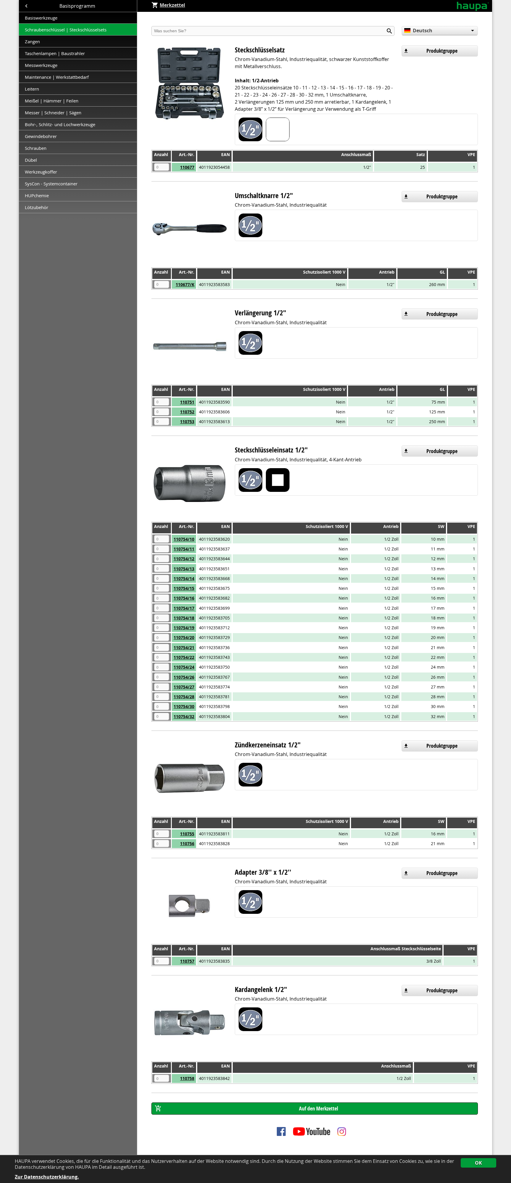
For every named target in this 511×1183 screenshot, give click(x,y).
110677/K (185, 284)
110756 (187, 843)
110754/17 (184, 608)
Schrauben (35, 148)
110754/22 (184, 657)
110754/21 (184, 647)
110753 (187, 421)
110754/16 (184, 598)
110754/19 (184, 627)
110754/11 (184, 549)
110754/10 (184, 539)
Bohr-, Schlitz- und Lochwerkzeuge (60, 124)
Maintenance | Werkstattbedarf (57, 77)
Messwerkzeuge (41, 65)
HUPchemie (37, 195)
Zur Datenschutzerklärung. (47, 1177)
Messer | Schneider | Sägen (53, 112)
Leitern (32, 89)
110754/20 (184, 637)
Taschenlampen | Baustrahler (55, 53)
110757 (187, 961)
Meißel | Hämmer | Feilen (51, 101)
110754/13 (184, 569)
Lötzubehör (36, 207)
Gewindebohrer (41, 136)
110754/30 (184, 706)
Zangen (32, 41)
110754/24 (184, 667)
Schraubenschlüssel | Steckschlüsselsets (65, 30)
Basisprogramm (77, 6)
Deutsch (422, 30)
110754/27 (184, 687)
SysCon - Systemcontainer (51, 184)
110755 (187, 834)
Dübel (31, 160)
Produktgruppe (441, 50)
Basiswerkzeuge (41, 18)
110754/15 (184, 588)
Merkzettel (172, 5)
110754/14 (184, 578)
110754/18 (184, 618)
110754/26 (184, 677)
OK (478, 1163)
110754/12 (184, 558)
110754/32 (184, 716)
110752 (187, 412)
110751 (187, 402)
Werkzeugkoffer (41, 172)
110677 (187, 167)
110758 (187, 1078)
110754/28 (184, 696)
